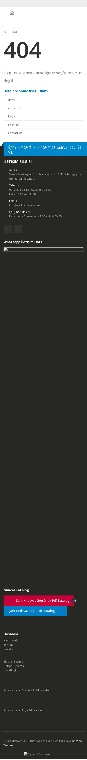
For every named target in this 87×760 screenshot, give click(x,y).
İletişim (8, 645)
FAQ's (12, 116)
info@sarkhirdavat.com (24, 205)
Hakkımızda (11, 640)
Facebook (8, 229)
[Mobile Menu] (6, 17)
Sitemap (13, 124)
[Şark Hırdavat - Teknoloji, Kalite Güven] (22, 17)
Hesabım (9, 649)
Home (12, 100)
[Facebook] (74, 3)
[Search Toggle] (79, 17)
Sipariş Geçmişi (14, 661)
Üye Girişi (10, 670)
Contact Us (15, 133)
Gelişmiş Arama (14, 666)
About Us (14, 108)
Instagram (18, 229)
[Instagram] (80, 3)
